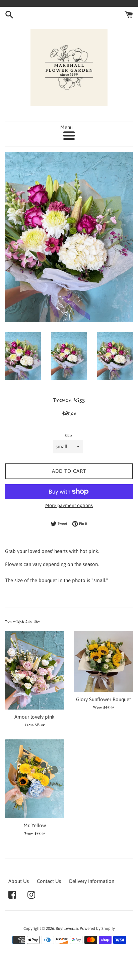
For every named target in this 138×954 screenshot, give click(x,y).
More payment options (69, 505)
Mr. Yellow (34, 825)
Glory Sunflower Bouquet (103, 699)
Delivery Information (91, 881)
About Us (18, 881)
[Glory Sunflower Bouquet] (103, 661)
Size (68, 435)
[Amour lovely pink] (34, 670)
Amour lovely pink (34, 717)
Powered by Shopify (97, 928)
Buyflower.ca (67, 928)
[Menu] (68, 135)
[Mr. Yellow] (34, 778)
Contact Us (49, 881)
